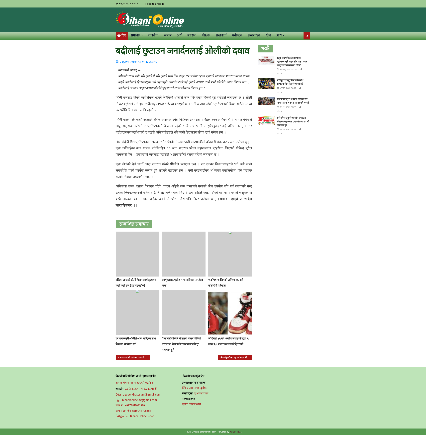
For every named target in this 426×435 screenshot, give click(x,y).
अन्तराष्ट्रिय (254, 35)
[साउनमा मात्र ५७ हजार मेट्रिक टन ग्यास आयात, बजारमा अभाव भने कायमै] (266, 101)
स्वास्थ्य (191, 35)
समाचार (135, 35)
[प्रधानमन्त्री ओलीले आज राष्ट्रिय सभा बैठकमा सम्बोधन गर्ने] (137, 312)
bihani (153, 61)
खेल (268, 35)
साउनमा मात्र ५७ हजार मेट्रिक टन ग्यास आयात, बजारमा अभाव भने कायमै (293, 101)
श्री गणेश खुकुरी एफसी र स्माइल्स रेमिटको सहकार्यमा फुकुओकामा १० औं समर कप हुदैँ (293, 121)
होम (123, 36)
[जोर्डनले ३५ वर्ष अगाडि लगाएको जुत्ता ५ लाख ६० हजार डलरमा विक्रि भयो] (230, 312)
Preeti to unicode (154, 3)
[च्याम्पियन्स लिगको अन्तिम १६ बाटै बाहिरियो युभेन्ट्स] (230, 254)
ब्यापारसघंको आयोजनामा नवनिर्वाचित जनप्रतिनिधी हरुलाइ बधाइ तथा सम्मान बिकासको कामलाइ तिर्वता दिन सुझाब (135, 357)
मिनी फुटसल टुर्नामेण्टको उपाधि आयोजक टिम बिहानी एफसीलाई (290, 82)
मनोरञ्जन (237, 35)
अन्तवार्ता (221, 35)
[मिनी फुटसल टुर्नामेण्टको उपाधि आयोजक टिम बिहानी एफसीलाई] (266, 83)
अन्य (279, 35)
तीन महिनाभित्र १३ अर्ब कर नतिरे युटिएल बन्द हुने (236, 357)
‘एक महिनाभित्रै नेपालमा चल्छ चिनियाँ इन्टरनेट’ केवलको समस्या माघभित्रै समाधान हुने (181, 344)
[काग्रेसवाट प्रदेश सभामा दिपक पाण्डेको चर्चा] (184, 254)
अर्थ (179, 35)
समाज (168, 35)
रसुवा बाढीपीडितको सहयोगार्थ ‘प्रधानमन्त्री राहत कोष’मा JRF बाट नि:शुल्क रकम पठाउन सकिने (292, 61)
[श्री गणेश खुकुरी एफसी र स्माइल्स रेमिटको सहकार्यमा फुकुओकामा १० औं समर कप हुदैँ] (266, 120)
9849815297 (235, 431)
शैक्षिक (206, 35)
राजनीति (153, 35)
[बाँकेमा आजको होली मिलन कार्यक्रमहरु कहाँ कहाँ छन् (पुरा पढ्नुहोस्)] (137, 254)
